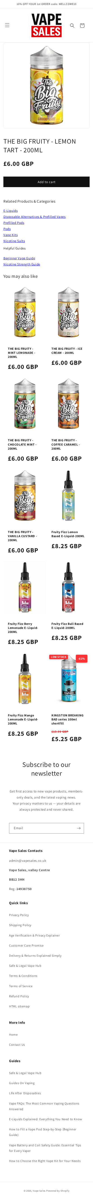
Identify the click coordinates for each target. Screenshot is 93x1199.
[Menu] (7, 25)
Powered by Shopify (58, 1190)
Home (13, 1035)
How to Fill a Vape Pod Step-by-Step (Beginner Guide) (43, 1132)
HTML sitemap (19, 1006)
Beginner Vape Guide (19, 258)
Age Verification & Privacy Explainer (34, 935)
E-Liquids (10, 210)
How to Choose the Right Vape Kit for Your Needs (45, 1161)
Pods (7, 229)
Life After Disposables (25, 1093)
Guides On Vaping (22, 1083)
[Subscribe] (79, 828)
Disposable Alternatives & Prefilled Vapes (34, 216)
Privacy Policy (19, 915)
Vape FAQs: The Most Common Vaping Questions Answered (44, 1106)
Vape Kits (10, 235)
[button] (72, 26)
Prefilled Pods (13, 223)
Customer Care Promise (26, 945)
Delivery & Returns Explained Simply (35, 956)
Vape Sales (39, 1190)
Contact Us (17, 1045)
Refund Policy (19, 996)
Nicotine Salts (14, 241)
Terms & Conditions (23, 976)
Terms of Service (21, 986)
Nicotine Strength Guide (21, 264)
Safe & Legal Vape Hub (25, 966)
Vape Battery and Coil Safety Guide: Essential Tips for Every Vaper (45, 1148)
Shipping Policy (20, 925)
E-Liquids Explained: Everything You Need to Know (45, 1119)
